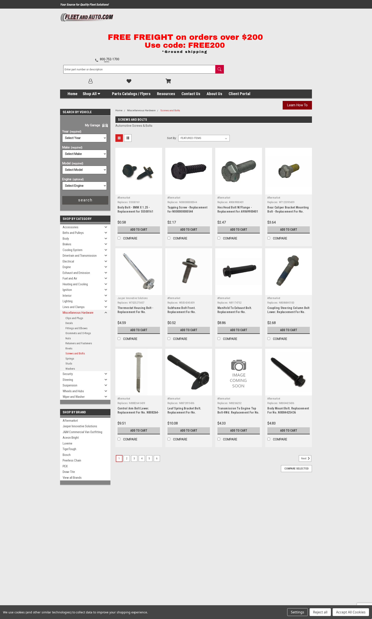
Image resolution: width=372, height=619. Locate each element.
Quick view (139, 191)
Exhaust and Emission (76, 273)
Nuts (68, 338)
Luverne (67, 443)
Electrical (68, 261)
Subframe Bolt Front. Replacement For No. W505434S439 (181, 312)
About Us (214, 93)
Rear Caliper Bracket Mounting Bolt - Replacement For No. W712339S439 (288, 211)
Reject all (320, 612)
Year (71, 131)
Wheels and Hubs (73, 391)
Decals (69, 323)
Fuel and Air (70, 278)
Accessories (70, 227)
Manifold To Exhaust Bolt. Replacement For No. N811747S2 (234, 312)
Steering (68, 380)
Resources (166, 93)
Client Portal (239, 93)
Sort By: (172, 138)
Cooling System (72, 250)
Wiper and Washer (74, 397)
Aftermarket (70, 421)
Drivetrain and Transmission (80, 256)
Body (66, 239)
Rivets (68, 348)
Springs (69, 358)
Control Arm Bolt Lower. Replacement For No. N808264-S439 (138, 412)
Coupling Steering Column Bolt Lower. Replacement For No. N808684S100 (288, 312)
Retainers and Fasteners (78, 343)
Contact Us (190, 93)
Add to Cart (138, 229)
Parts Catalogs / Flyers (131, 93)
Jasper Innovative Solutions (80, 426)
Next (304, 458)
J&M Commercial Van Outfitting (82, 432)
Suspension (70, 385)
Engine (73, 179)
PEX (65, 466)
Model (72, 163)
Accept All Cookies (351, 612)
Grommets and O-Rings (78, 333)
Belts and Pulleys (73, 233)
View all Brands (72, 478)
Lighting (68, 301)
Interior (67, 296)
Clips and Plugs (74, 318)
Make (72, 147)
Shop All (90, 93)
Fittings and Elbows (76, 328)
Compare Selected (296, 468)
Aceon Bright (71, 438)
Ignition (67, 290)
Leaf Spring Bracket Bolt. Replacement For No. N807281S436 (184, 412)
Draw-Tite (69, 472)
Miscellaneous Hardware (78, 313)
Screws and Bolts (75, 353)
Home (73, 93)
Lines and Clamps (74, 307)
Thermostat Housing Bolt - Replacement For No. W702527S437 (135, 312)
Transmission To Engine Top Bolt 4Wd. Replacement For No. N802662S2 (238, 412)
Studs (68, 363)
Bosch (67, 455)
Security (68, 374)
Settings (297, 612)
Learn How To (297, 105)
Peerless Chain (72, 460)
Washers (70, 368)
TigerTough (69, 449)
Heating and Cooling (75, 284)
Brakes (67, 244)
